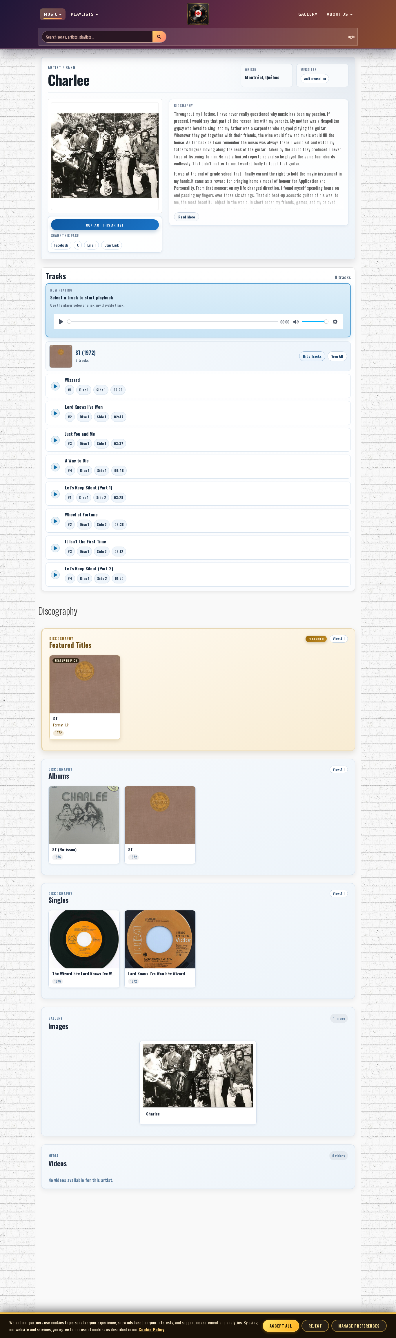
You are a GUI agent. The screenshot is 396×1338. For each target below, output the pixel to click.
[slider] (172, 321)
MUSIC (51, 14)
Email (91, 245)
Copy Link (111, 245)
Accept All (281, 1326)
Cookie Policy (151, 1329)
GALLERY (307, 14)
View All (337, 356)
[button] (49, 699)
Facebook (61, 245)
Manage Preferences (359, 1326)
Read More (186, 216)
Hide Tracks (312, 356)
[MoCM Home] (198, 14)
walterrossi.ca (315, 78)
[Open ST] (60, 356)
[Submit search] (159, 36)
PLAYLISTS (83, 14)
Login (350, 37)
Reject (315, 1326)
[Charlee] (198, 1076)
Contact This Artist (105, 225)
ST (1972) (85, 352)
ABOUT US (338, 14)
